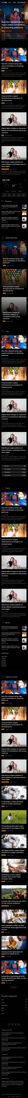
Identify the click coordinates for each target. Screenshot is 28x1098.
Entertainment (5, 169)
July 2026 (3, 658)
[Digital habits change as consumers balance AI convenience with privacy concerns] (14, 119)
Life (3, 135)
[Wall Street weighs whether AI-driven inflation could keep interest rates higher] (14, 153)
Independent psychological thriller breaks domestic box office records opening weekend (13, 978)
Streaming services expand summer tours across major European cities (11, 877)
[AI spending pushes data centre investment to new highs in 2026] (14, 817)
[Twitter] (19, 1024)
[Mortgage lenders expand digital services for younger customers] (14, 841)
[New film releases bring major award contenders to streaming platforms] (14, 54)
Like (24, 465)
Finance (3, 830)
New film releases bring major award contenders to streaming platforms (12, 25)
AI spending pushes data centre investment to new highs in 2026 (12, 827)
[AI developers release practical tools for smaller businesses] (14, 792)
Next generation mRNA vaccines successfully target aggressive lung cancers (13, 927)
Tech (3, 31)
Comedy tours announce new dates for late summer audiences (13, 902)
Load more (13, 987)
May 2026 (3, 662)
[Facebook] (9, 1024)
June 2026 (3, 660)
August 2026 (4, 656)
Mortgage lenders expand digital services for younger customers (12, 851)
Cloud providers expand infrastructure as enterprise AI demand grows (11, 98)
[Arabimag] (4, 2)
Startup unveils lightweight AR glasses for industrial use (12, 953)
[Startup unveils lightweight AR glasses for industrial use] (14, 943)
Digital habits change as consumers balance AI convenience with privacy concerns (14, 130)
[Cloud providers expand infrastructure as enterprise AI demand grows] (14, 87)
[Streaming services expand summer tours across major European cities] (14, 865)
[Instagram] (12, 1024)
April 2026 (3, 664)
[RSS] (15, 1024)
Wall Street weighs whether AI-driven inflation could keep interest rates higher (13, 164)
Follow (23, 469)
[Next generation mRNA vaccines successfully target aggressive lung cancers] (14, 916)
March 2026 (3, 666)
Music (3, 881)
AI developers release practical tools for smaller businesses (12, 803)
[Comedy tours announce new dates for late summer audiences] (14, 892)
